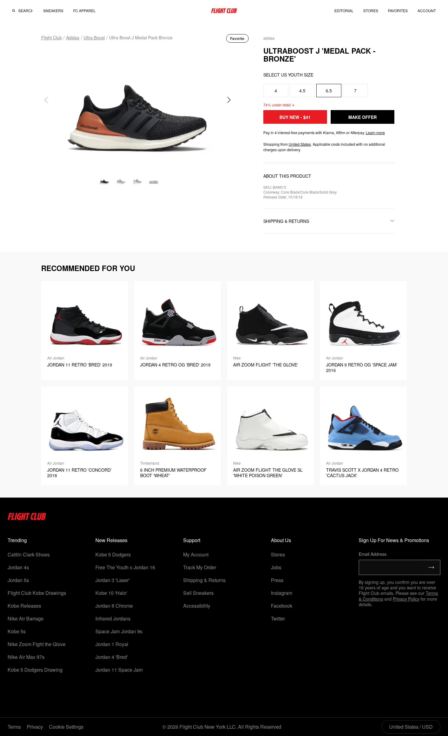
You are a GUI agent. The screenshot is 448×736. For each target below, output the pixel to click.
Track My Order (199, 567)
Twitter (278, 618)
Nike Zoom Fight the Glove (37, 644)
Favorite (237, 38)
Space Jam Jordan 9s (118, 631)
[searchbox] (26, 10)
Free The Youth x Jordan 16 (125, 567)
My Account (195, 554)
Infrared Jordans (112, 618)
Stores (278, 554)
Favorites (398, 10)
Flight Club (51, 37)
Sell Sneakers (198, 592)
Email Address (372, 554)
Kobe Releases (24, 605)
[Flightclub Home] (27, 518)
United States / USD (411, 726)
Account (427, 11)
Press (277, 580)
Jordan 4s (18, 567)
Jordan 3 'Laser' (112, 580)
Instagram (281, 592)
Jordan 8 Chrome (114, 605)
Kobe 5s (17, 631)
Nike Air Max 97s (26, 656)
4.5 (302, 91)
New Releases (111, 540)
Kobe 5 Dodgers (113, 554)
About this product (287, 176)
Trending (17, 540)
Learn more (375, 132)
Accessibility (196, 605)
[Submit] (431, 567)
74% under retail (277, 104)
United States (300, 144)
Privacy (35, 726)
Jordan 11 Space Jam (119, 669)
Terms (14, 726)
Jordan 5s (18, 580)
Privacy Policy (406, 599)
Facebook (281, 605)
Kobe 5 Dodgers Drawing (35, 669)
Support (191, 540)
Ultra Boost (94, 37)
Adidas (72, 37)
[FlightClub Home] (224, 11)
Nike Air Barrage (26, 618)
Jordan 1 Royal (111, 644)
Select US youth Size (288, 75)
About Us (281, 540)
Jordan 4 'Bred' (111, 656)
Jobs (276, 567)
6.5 (329, 91)
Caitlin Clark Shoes (29, 554)
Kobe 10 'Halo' (111, 592)
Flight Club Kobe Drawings (37, 592)
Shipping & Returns (204, 580)
